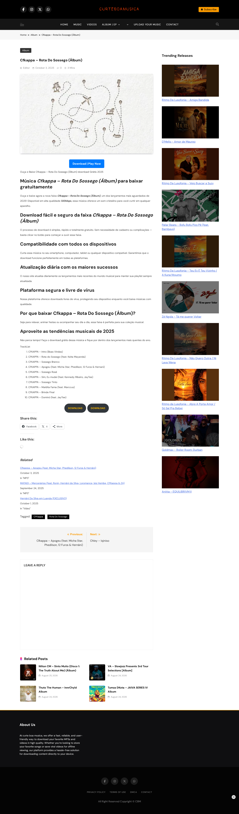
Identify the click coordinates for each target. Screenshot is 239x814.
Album (25, 50)
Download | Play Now (87, 164)
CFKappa (38, 516)
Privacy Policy (96, 792)
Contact (172, 24)
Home (64, 24)
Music (77, 24)
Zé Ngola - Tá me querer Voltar (181, 316)
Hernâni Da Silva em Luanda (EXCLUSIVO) (43, 498)
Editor (26, 67)
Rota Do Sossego (58, 516)
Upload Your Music (147, 24)
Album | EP (109, 24)
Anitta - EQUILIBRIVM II (177, 491)
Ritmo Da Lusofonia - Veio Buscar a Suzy (188, 183)
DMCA (133, 792)
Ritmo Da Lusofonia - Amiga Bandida (185, 100)
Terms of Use (118, 792)
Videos (92, 24)
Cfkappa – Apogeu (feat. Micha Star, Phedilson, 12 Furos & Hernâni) (58, 467)
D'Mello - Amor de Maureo (178, 142)
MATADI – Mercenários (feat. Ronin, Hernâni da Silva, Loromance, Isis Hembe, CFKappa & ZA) (72, 483)
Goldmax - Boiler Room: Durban (182, 450)
